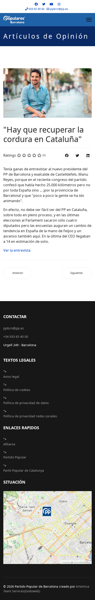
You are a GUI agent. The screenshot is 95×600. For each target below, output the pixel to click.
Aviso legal (11, 376)
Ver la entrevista (16, 250)
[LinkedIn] (88, 155)
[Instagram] (59, 4)
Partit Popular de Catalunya (23, 470)
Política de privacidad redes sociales (30, 416)
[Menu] (89, 19)
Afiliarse (9, 444)
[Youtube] (51, 4)
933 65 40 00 (36, 9)
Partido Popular (14, 457)
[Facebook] (36, 4)
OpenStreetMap (82, 562)
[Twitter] (43, 4)
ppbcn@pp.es (59, 9)
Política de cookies (16, 390)
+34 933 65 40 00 (15, 336)
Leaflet (65, 562)
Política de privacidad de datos (26, 403)
